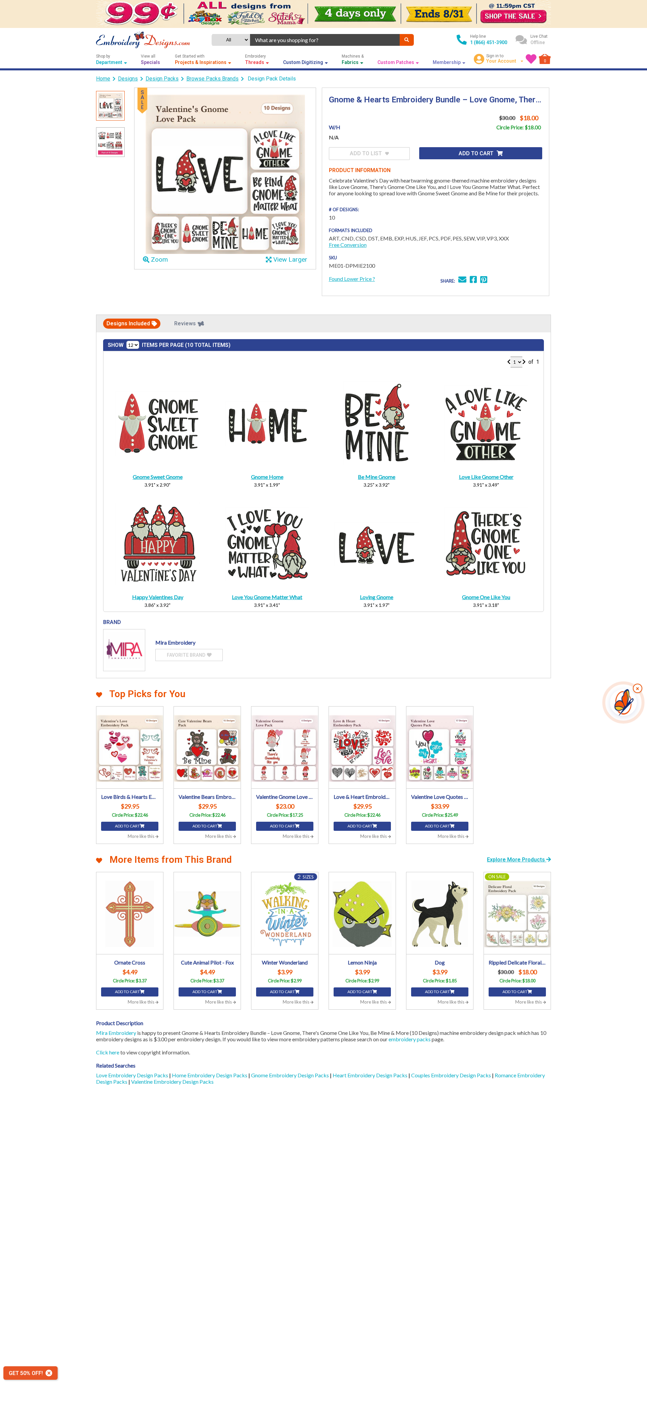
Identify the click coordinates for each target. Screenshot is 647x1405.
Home (103, 78)
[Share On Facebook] (473, 280)
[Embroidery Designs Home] (143, 39)
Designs (128, 78)
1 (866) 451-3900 (488, 42)
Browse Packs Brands (212, 78)
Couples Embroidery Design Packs (451, 1075)
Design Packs (162, 78)
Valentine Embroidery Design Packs (172, 1081)
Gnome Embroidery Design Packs (290, 1075)
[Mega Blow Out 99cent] (323, 14)
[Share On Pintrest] (483, 280)
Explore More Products (516, 859)
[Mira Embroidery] (124, 650)
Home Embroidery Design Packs (210, 1075)
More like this (141, 836)
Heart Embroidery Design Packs (370, 1075)
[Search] (407, 40)
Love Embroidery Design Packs (132, 1075)
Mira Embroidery (116, 1033)
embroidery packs (410, 1039)
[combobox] (325, 40)
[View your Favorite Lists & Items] (531, 59)
